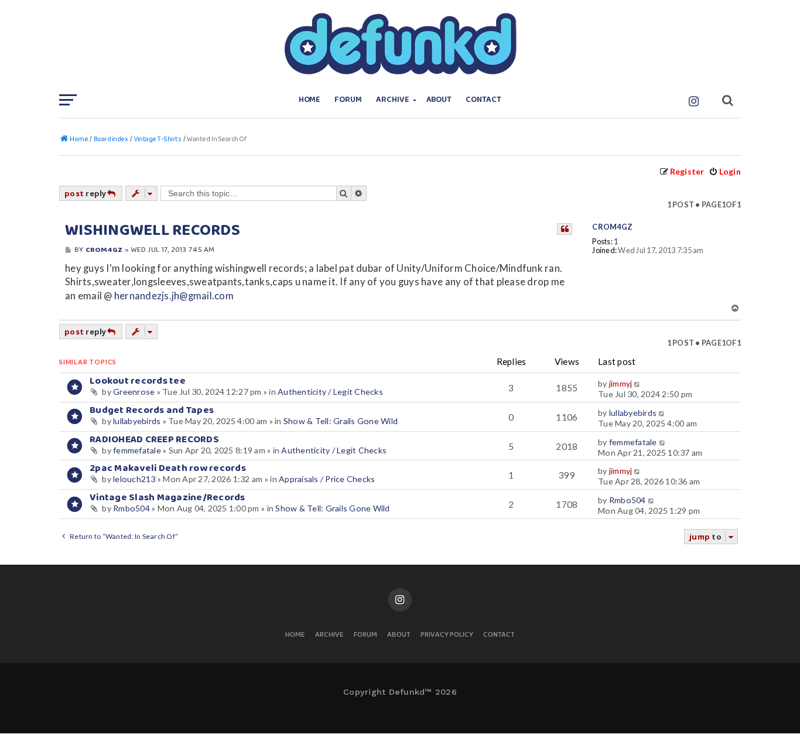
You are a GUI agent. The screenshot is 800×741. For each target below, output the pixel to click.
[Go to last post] (638, 383)
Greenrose (134, 392)
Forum (348, 100)
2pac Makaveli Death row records (168, 468)
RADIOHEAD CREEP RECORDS (154, 440)
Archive (392, 100)
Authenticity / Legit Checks (330, 392)
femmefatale (137, 450)
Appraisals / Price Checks (327, 479)
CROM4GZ (612, 227)
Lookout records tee (138, 381)
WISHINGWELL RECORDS (152, 231)
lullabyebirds (136, 421)
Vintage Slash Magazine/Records (167, 498)
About (439, 100)
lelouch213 (134, 479)
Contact (483, 100)
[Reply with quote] (564, 229)
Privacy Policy (446, 635)
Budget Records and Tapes (152, 410)
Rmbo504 (131, 508)
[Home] (400, 44)
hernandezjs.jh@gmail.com (174, 296)
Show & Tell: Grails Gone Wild (340, 421)
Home (310, 100)
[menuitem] (725, 171)
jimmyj (621, 383)
